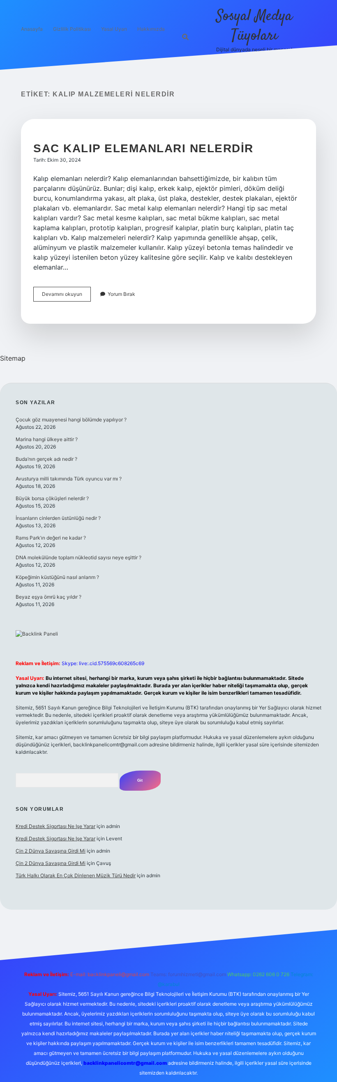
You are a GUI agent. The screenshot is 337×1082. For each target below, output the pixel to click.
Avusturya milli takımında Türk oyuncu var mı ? (69, 479)
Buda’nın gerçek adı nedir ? (46, 459)
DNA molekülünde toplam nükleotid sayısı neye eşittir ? (78, 557)
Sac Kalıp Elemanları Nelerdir (143, 148)
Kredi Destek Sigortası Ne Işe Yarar (55, 826)
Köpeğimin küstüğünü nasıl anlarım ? (57, 577)
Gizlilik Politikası (72, 29)
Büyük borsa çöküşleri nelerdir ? (52, 498)
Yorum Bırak (121, 294)
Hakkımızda (151, 29)
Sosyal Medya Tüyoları (254, 26)
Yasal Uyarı (114, 29)
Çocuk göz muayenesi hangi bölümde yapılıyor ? (71, 419)
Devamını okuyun (66, 296)
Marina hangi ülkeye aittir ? (47, 439)
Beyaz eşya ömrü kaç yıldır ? (48, 597)
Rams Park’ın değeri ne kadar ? (51, 538)
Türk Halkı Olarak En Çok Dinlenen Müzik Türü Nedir (76, 875)
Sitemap (12, 358)
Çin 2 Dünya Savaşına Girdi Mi (50, 851)
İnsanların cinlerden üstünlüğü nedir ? (58, 518)
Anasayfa (32, 29)
